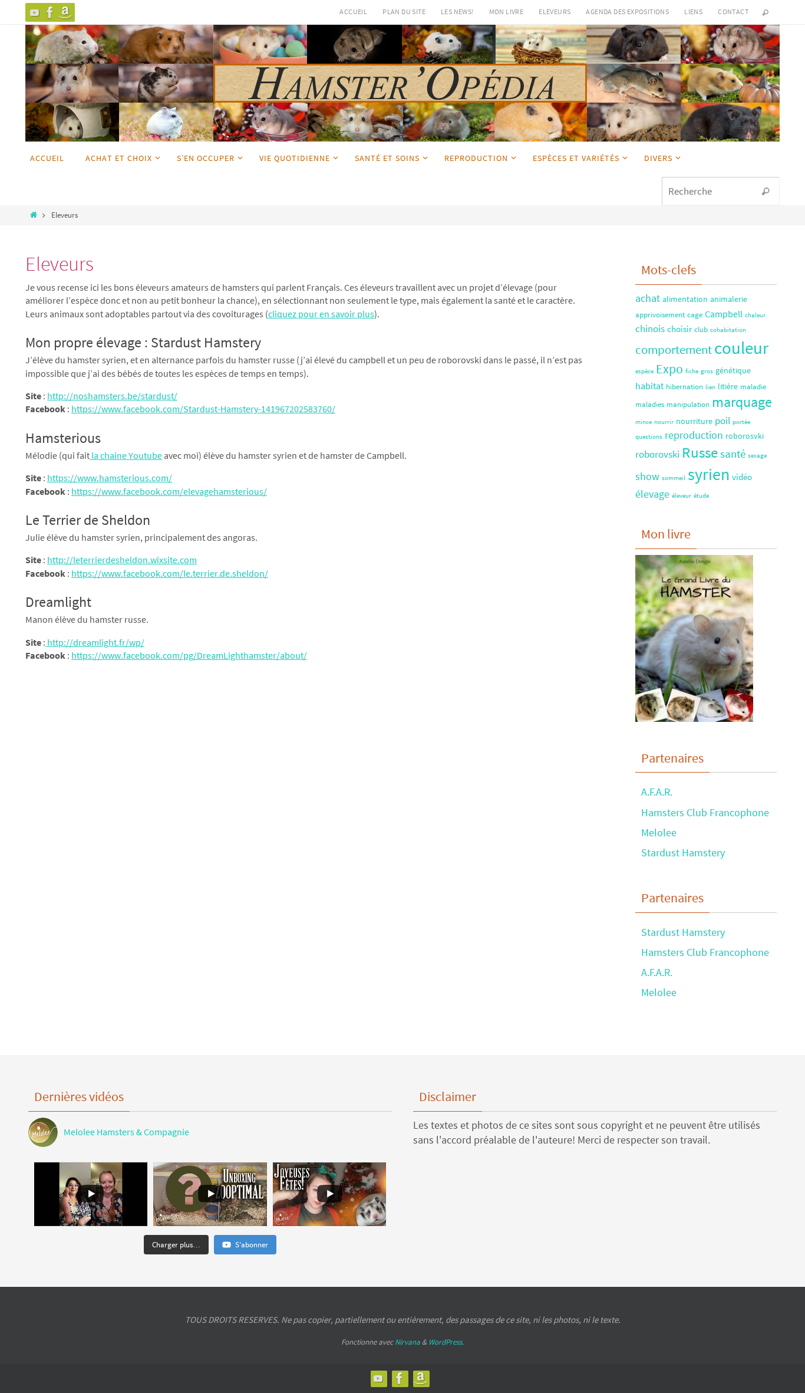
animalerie (728, 299)
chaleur (755, 315)
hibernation (684, 386)
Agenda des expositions (627, 11)
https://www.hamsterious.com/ (109, 478)
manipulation (688, 404)
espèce (644, 371)
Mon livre (506, 11)
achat (647, 298)
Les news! (457, 11)
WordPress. (446, 1342)
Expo (669, 368)
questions (648, 437)
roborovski (657, 454)
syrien (709, 474)
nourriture (694, 421)
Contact (733, 11)
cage (694, 314)
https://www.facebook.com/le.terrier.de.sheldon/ (169, 573)
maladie (753, 386)
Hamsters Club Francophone (705, 812)
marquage (742, 402)
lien (710, 387)
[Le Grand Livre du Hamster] (65, 12)
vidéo (742, 476)
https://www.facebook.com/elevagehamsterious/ (169, 491)
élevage (652, 494)
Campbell (724, 314)
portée (741, 422)
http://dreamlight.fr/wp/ (94, 642)
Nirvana (407, 1342)
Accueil (353, 11)
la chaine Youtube (126, 455)
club (701, 329)
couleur (741, 348)
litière (728, 386)
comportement (673, 349)
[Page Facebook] (50, 12)
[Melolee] (34, 12)
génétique (733, 370)
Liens (693, 11)
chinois (650, 328)
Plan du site (403, 11)
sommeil (673, 478)
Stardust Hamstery (683, 852)
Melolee (659, 832)
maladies (649, 404)
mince (643, 422)
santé (732, 453)
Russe (700, 452)
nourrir (664, 422)
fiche (691, 371)
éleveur (681, 496)
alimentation (685, 299)
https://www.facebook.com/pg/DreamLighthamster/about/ (189, 655)
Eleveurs (554, 11)
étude (701, 496)
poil (722, 420)
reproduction (694, 435)
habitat (649, 386)
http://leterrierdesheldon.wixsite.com (122, 560)
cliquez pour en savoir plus (321, 314)
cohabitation (728, 330)
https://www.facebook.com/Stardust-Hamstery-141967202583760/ (203, 409)
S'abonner (251, 1245)
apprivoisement (660, 314)
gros (707, 371)
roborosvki (744, 436)
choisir (679, 328)
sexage (757, 455)
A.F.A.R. (656, 792)
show (647, 476)
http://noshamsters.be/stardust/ (112, 396)
